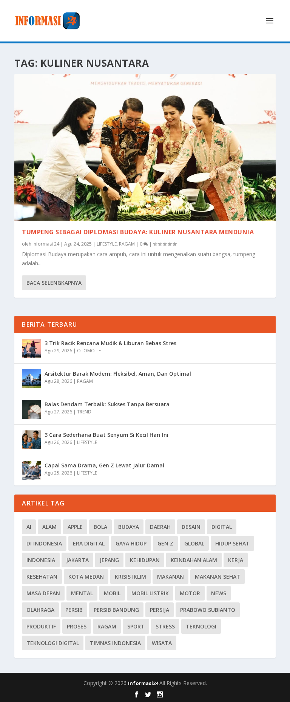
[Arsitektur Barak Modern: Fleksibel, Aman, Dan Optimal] (31, 378)
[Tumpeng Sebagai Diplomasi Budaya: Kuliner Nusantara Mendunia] (144, 147)
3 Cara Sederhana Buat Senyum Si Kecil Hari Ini (106, 434)
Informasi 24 (45, 244)
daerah (160, 526)
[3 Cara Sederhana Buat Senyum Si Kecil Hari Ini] (31, 439)
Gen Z (165, 543)
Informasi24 (143, 683)
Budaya (128, 526)
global (194, 543)
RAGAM (127, 244)
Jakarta (77, 560)
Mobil (112, 593)
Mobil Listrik (150, 593)
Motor (190, 593)
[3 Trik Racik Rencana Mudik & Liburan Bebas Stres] (31, 348)
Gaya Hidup (131, 543)
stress (165, 626)
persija (159, 609)
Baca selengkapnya (54, 282)
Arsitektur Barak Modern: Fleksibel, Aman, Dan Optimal (118, 373)
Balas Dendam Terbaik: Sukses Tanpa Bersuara (107, 404)
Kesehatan (41, 576)
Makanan (170, 576)
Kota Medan (86, 576)
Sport (136, 626)
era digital (89, 543)
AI (28, 526)
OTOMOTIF (89, 350)
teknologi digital (52, 643)
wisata (162, 643)
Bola (100, 526)
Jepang (109, 560)
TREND (84, 412)
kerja (235, 560)
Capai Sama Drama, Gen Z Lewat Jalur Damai (104, 465)
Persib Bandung (116, 609)
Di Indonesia (44, 543)
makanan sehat (217, 576)
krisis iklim (130, 576)
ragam (106, 626)
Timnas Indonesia (115, 643)
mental (82, 593)
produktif (41, 626)
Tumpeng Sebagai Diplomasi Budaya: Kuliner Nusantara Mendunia (138, 232)
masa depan (43, 593)
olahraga (40, 609)
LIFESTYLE (107, 244)
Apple (75, 526)
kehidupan (145, 560)
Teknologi (201, 626)
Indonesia (40, 560)
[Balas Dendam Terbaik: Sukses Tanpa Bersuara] (31, 409)
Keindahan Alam (194, 560)
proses (76, 626)
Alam (49, 526)
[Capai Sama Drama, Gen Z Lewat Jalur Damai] (31, 470)
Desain (191, 526)
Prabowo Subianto (207, 609)
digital (221, 526)
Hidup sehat (232, 543)
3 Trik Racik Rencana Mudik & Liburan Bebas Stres (110, 343)
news (218, 593)
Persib (74, 609)
